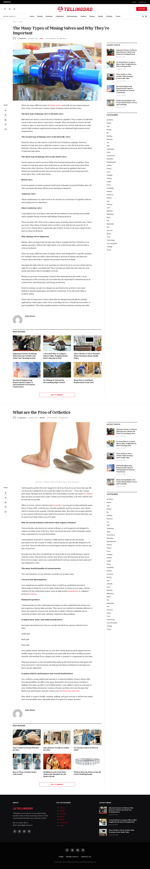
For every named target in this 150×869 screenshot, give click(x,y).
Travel (118, 16)
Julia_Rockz (22, 38)
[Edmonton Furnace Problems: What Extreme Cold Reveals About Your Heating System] (27, 343)
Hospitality (110, 188)
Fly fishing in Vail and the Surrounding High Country (54, 381)
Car (108, 142)
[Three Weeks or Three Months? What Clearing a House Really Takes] (88, 343)
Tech (108, 237)
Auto (108, 126)
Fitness (92, 16)
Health (100, 16)
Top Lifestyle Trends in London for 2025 (56, 749)
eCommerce (111, 155)
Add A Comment (57, 395)
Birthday (109, 136)
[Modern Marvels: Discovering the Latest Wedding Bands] (88, 761)
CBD (108, 146)
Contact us (142, 2)
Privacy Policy (72, 857)
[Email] (5, 129)
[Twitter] (5, 115)
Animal (109, 123)
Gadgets (109, 175)
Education (110, 159)
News (41, 38)
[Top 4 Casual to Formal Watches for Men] (27, 737)
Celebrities (60, 16)
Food (108, 172)
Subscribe (141, 9)
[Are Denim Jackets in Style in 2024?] (88, 737)
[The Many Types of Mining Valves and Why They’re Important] (57, 72)
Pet (108, 220)
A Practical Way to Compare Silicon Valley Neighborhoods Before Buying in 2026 (39, 2)
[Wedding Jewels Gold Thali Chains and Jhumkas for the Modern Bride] (57, 761)
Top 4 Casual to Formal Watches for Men (26, 749)
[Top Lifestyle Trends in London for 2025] (57, 737)
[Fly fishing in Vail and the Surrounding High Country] (57, 370)
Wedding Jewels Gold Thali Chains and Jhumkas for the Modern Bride (54, 774)
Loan (108, 207)
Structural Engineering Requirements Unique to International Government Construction (24, 383)
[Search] (143, 16)
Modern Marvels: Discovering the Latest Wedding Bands (87, 773)
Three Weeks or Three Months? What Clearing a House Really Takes (87, 356)
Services (110, 230)
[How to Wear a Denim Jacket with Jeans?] (27, 761)
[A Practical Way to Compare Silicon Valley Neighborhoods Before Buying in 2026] (57, 343)
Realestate (110, 224)
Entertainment (72, 16)
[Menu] (146, 16)
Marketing (110, 214)
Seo (108, 227)
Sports (109, 234)
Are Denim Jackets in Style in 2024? (86, 749)
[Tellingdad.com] (75, 9)
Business (49, 16)
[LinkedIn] (5, 120)
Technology (111, 240)
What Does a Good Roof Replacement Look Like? (84, 381)
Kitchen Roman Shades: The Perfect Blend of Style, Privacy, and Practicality (126, 103)
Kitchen (109, 198)
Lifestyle (109, 16)
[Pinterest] (5, 124)
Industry (109, 191)
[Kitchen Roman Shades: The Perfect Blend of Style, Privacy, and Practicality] (110, 102)
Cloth (108, 152)
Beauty (40, 16)
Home (134, 2)
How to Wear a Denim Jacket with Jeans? (25, 773)
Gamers (109, 178)
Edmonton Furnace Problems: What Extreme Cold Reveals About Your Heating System (25, 356)
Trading (109, 247)
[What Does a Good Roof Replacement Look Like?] (88, 370)
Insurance (110, 194)
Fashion (83, 16)
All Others (110, 120)
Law (108, 201)
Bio (108, 133)
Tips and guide (112, 243)
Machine (109, 211)
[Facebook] (5, 110)
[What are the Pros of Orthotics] (57, 451)
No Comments (51, 38)
